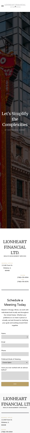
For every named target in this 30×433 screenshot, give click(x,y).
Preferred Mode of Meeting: (11, 359)
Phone (3, 350)
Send (15, 384)
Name (3, 333)
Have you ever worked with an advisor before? (14, 369)
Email (3, 342)
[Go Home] (15, 6)
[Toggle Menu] (2, 6)
